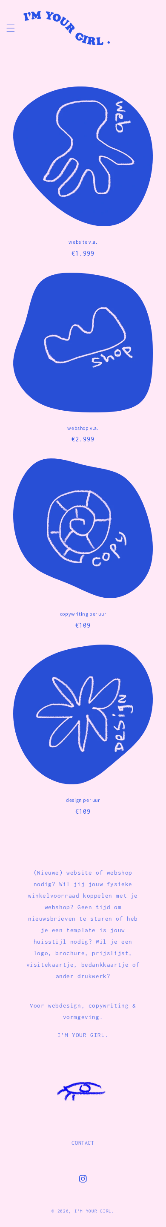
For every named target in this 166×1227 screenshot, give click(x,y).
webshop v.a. (82, 428)
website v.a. (83, 242)
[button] (10, 28)
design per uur (83, 800)
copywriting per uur (83, 614)
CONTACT (83, 1143)
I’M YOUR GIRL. (94, 1211)
